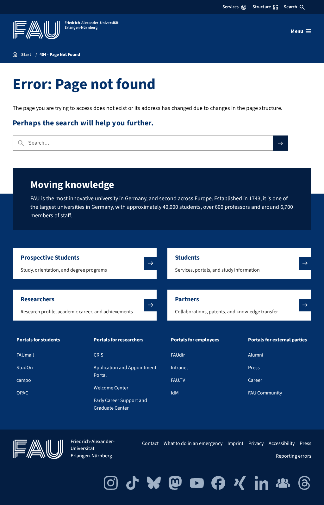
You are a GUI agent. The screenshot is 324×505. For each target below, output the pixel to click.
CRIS (98, 355)
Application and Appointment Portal (125, 371)
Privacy (256, 443)
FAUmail (25, 355)
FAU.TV (178, 380)
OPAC (22, 392)
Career (255, 380)
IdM (175, 392)
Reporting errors (293, 456)
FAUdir (178, 355)
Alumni (255, 355)
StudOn (24, 367)
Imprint (235, 443)
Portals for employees (195, 339)
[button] (85, 263)
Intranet (179, 367)
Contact (150, 443)
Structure (261, 7)
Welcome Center (111, 387)
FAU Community (265, 392)
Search (290, 7)
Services (230, 7)
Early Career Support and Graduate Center (120, 404)
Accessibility (282, 443)
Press (254, 367)
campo (23, 380)
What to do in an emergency (193, 443)
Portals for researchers (118, 339)
